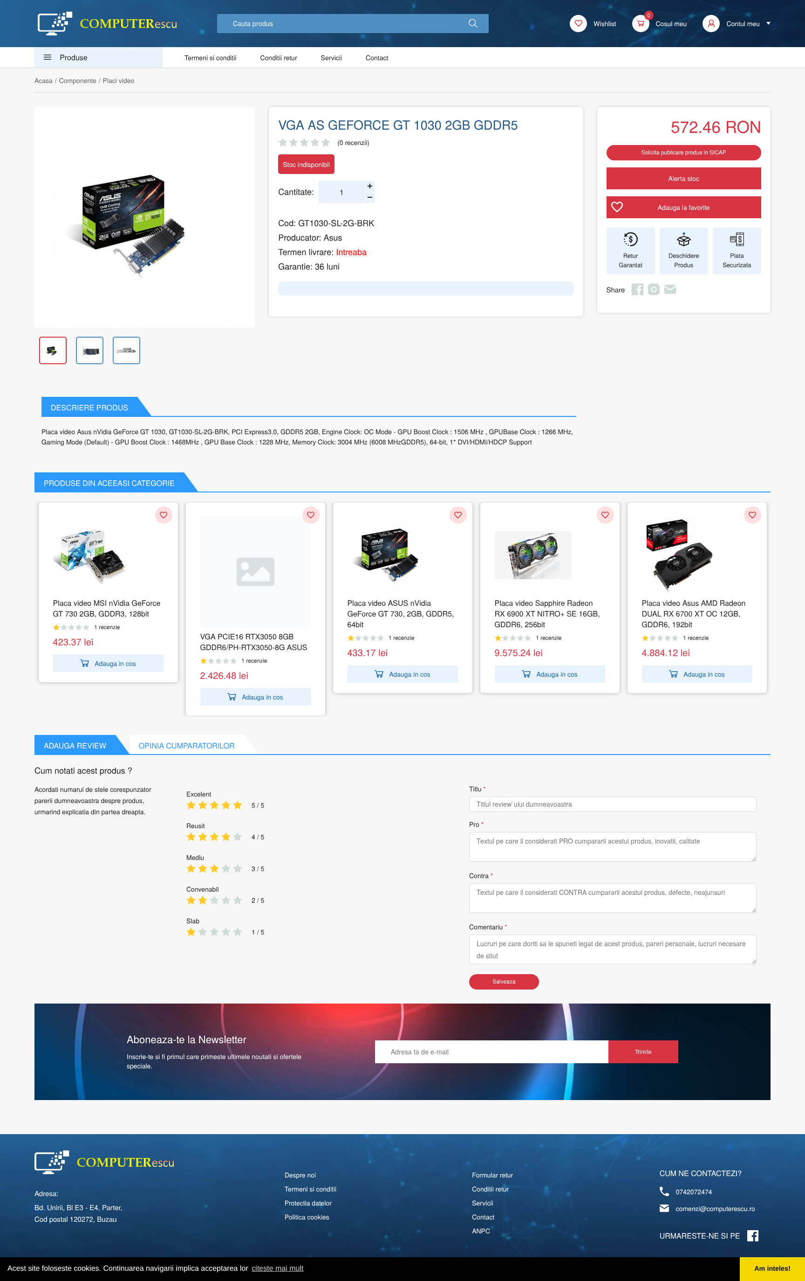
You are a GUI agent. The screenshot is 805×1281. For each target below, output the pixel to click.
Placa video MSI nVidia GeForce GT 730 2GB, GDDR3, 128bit (107, 608)
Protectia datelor (308, 1202)
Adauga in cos (115, 663)
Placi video (119, 80)
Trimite (643, 1051)
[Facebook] (637, 292)
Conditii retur (278, 57)
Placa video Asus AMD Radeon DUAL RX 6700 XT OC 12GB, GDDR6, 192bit (694, 613)
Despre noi (300, 1174)
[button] (473, 23)
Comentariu (486, 926)
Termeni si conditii (210, 57)
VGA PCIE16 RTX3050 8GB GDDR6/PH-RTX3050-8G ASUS (253, 641)
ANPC (481, 1230)
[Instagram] (654, 292)
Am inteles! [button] (772, 1269)
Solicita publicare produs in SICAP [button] (683, 152)
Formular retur (492, 1174)
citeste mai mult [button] (277, 1269)
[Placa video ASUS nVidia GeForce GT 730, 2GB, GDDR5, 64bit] (403, 555)
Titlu (475, 788)
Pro (474, 824)
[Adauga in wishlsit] (163, 515)
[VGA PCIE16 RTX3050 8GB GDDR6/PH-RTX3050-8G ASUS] (255, 572)
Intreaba (351, 252)
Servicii (331, 57)
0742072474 (694, 1191)
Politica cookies (307, 1216)
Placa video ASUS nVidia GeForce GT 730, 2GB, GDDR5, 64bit (401, 613)
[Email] (670, 292)
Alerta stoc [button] (684, 178)
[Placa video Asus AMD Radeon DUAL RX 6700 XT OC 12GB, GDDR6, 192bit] (697, 555)
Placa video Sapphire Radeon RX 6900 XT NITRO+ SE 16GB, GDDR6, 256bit (547, 613)
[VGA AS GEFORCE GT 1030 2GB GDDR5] (144, 217)
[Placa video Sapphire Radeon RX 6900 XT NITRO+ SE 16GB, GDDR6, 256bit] (550, 555)
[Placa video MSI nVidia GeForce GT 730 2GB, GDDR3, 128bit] (108, 555)
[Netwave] (107, 23)
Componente (77, 80)
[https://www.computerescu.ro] (104, 1162)
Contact (377, 57)
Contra (479, 875)
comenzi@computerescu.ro (715, 1208)
